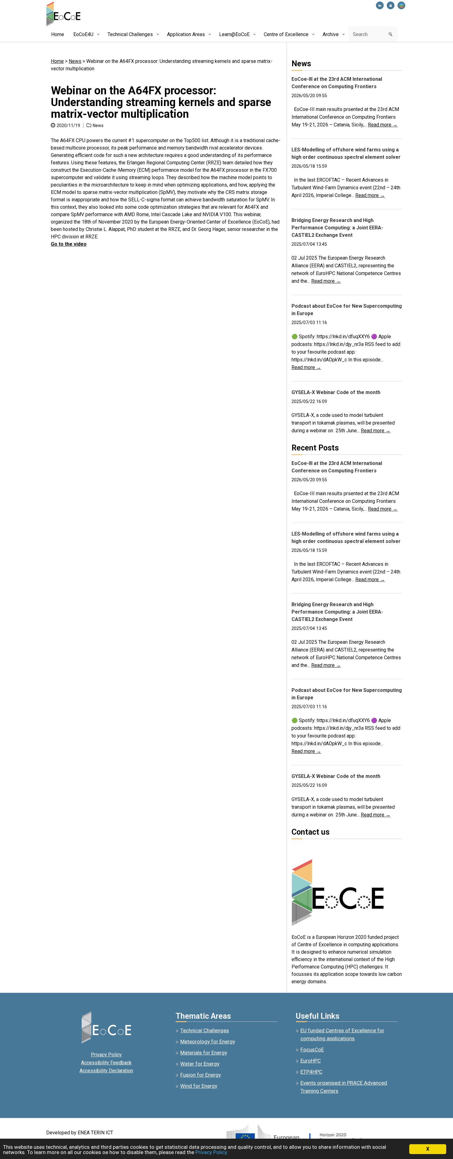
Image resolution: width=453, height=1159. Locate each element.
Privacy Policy (106, 1055)
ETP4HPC (311, 1072)
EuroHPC (310, 1061)
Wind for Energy (198, 1086)
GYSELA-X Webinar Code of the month (336, 392)
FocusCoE (312, 1049)
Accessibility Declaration (106, 1071)
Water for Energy (199, 1064)
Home (57, 61)
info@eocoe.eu (308, 848)
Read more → (383, 125)
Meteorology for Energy (207, 1041)
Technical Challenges (204, 1030)
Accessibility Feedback (106, 1063)
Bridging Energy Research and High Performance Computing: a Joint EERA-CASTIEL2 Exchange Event (337, 227)
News (75, 61)
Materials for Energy (203, 1053)
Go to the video (69, 244)
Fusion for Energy (200, 1075)
